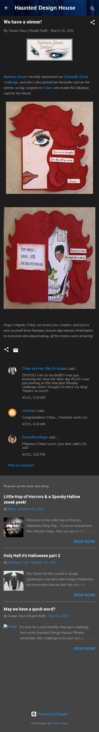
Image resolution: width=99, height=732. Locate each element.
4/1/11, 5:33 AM (33, 397)
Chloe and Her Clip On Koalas (44, 368)
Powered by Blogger (52, 714)
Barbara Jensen (16, 77)
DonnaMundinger (35, 437)
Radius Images (60, 723)
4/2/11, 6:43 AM (33, 424)
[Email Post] (15, 352)
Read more (84, 541)
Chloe (47, 88)
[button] (92, 23)
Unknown (29, 411)
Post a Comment (21, 465)
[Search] (92, 9)
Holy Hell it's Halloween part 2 (32, 555)
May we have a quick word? (29, 609)
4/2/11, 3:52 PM (33, 454)
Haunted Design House (45, 8)
